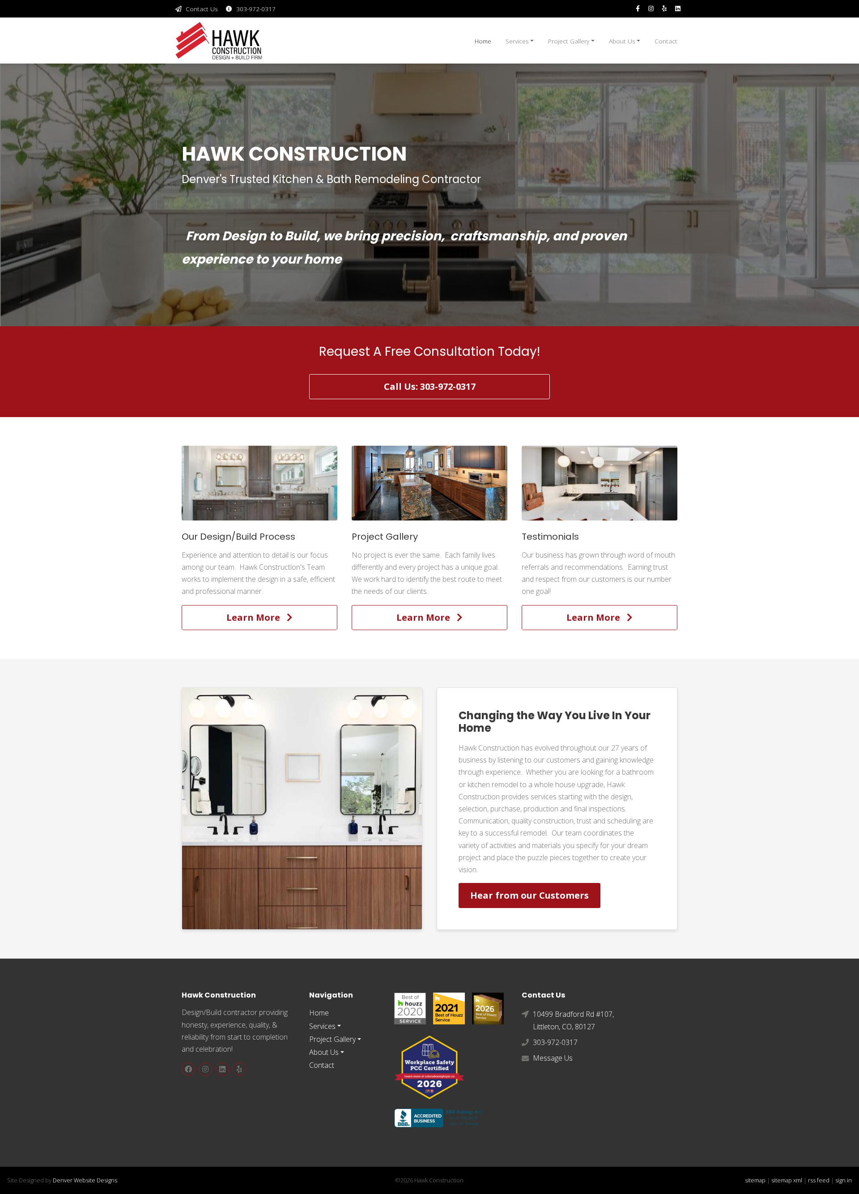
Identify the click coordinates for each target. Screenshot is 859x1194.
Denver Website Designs (85, 1180)
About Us (622, 41)
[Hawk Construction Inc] (678, 8)
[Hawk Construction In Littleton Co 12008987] (439, 1117)
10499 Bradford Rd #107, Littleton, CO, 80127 (573, 1020)
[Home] (219, 40)
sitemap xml (786, 1180)
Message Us (553, 1058)
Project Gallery (568, 41)
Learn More (256, 617)
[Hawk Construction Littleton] (664, 8)
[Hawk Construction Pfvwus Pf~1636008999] (410, 1008)
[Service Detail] (259, 483)
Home (483, 41)
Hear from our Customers (529, 895)
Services (517, 41)
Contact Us (202, 8)
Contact (666, 41)
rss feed (818, 1180)
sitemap (755, 1180)
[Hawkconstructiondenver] (637, 8)
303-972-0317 (256, 8)
